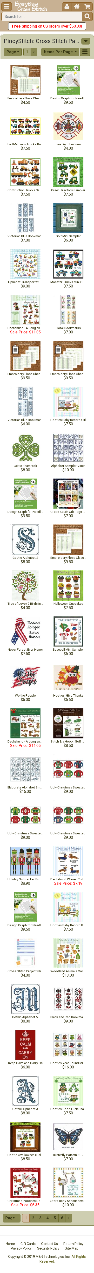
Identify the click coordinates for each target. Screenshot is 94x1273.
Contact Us (49, 1244)
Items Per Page (59, 52)
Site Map (71, 1248)
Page (11, 52)
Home (10, 1244)
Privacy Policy (21, 1248)
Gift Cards (28, 1244)
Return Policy (73, 1244)
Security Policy (48, 1248)
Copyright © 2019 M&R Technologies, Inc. (39, 1256)
